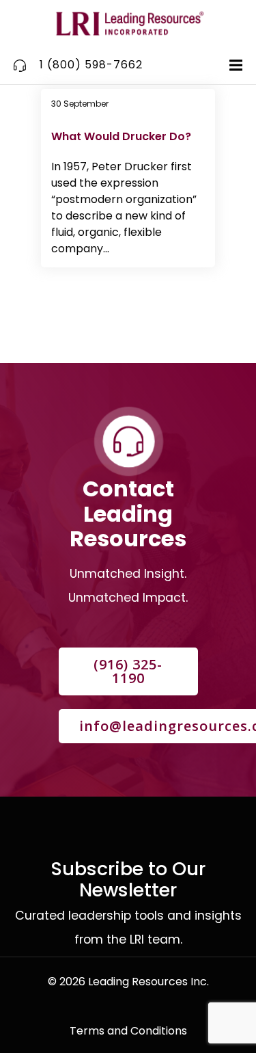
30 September (80, 103)
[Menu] (234, 66)
